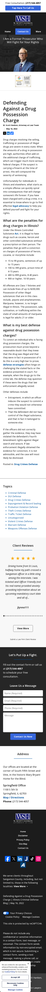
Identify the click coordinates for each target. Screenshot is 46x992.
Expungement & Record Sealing (24, 503)
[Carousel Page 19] (34, 616)
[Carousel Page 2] (6, 616)
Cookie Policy (12, 916)
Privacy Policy (23, 839)
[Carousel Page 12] (22, 616)
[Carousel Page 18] (32, 616)
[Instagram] (38, 859)
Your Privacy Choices (21, 913)
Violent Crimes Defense (20, 521)
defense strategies (13, 364)
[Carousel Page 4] (9, 616)
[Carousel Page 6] (12, 616)
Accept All (15, 977)
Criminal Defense (17, 492)
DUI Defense (14, 496)
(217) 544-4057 (20, 801)
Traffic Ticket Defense (19, 514)
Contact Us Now (23, 736)
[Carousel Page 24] (42, 616)
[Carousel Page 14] (25, 616)
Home (8, 31)
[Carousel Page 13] (24, 616)
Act (16, 233)
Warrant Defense (17, 524)
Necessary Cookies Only (15, 984)
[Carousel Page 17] (30, 616)
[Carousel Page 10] (19, 616)
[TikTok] (32, 859)
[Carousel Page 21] (37, 616)
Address (23, 754)
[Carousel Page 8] (15, 616)
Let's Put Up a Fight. (23, 655)
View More (23, 628)
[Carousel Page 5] (10, 616)
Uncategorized (16, 517)
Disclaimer (23, 835)
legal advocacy (21, 205)
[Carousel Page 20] (35, 616)
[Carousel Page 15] (27, 616)
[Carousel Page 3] (7, 616)
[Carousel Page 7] (14, 616)
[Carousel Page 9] (17, 616)
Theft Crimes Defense (19, 510)
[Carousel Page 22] (39, 616)
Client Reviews (23, 545)
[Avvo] (23, 865)
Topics (7, 486)
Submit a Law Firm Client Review (23, 639)
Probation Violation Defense (23, 507)
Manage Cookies (31, 916)
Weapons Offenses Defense (22, 528)
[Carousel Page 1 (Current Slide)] (4, 616)
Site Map (23, 844)
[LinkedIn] (20, 859)
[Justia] (26, 859)
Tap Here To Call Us (23, 7)
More (38, 31)
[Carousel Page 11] (20, 616)
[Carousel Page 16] (29, 616)
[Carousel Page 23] (40, 616)
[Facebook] (7, 859)
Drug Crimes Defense (26, 464)
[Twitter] (14, 859)
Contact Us (23, 31)
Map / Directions (13, 797)
